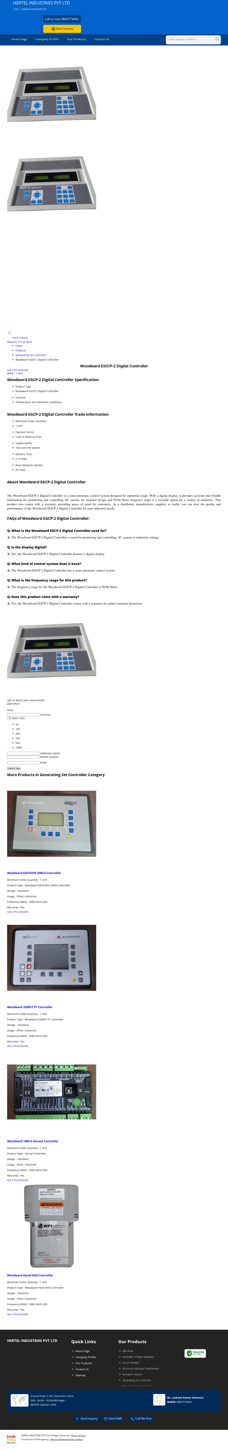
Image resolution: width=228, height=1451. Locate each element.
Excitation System (132, 1374)
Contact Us (101, 39)
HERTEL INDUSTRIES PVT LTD (41, 5)
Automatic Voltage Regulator (138, 1356)
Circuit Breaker (131, 1362)
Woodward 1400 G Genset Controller (32, 1141)
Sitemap (81, 1375)
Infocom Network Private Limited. (66, 1439)
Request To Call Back (19, 342)
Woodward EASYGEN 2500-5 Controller (34, 873)
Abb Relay (128, 1351)
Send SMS (115, 1418)
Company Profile (47, 39)
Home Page (19, 39)
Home (18, 345)
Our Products (76, 39)
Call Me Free (143, 1418)
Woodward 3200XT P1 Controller (29, 1007)
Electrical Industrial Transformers (141, 1368)
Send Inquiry (64, 29)
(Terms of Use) (78, 1435)
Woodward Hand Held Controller (30, 1275)
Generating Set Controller (30, 355)
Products (20, 350)
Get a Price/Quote (17, 370)
